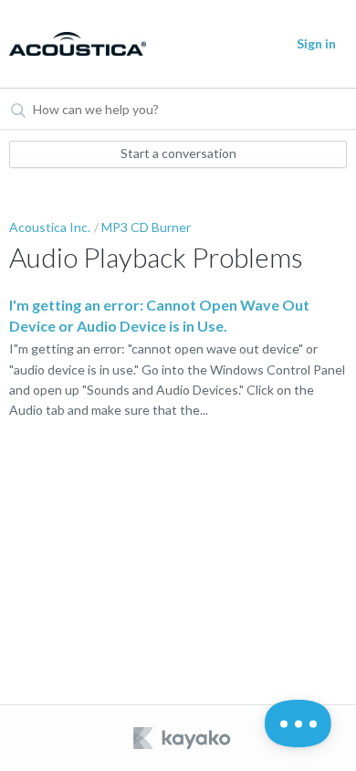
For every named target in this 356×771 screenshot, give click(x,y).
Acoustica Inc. (49, 227)
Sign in (316, 43)
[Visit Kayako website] (183, 738)
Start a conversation (178, 153)
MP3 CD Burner (146, 227)
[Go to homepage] (76, 44)
